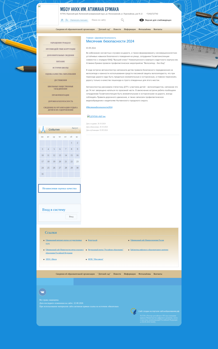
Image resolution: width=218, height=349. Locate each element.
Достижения (60, 80)
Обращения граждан (60, 43)
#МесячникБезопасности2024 (99, 107)
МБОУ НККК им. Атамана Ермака (89, 9)
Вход (71, 217)
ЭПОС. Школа (51, 259)
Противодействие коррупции (60, 49)
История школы (60, 68)
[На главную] (62, 20)
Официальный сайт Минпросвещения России (147, 240)
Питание (60, 62)
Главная (90, 38)
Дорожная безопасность (105, 38)
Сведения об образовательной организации (75, 29)
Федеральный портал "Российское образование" (105, 250)
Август (75, 128)
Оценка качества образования (60, 74)
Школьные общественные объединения (60, 88)
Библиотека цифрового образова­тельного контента (149, 250)
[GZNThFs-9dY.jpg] (96, 116)
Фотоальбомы (145, 29)
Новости (117, 29)
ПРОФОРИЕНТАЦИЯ (60, 95)
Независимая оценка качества (59, 188)
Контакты (158, 29)
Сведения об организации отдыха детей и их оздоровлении (60, 109)
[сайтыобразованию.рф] (177, 7)
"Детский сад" (104, 29)
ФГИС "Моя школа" (95, 259)
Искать (122, 20)
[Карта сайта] (67, 20)
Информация (130, 29)
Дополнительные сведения (60, 55)
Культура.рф (92, 240)
